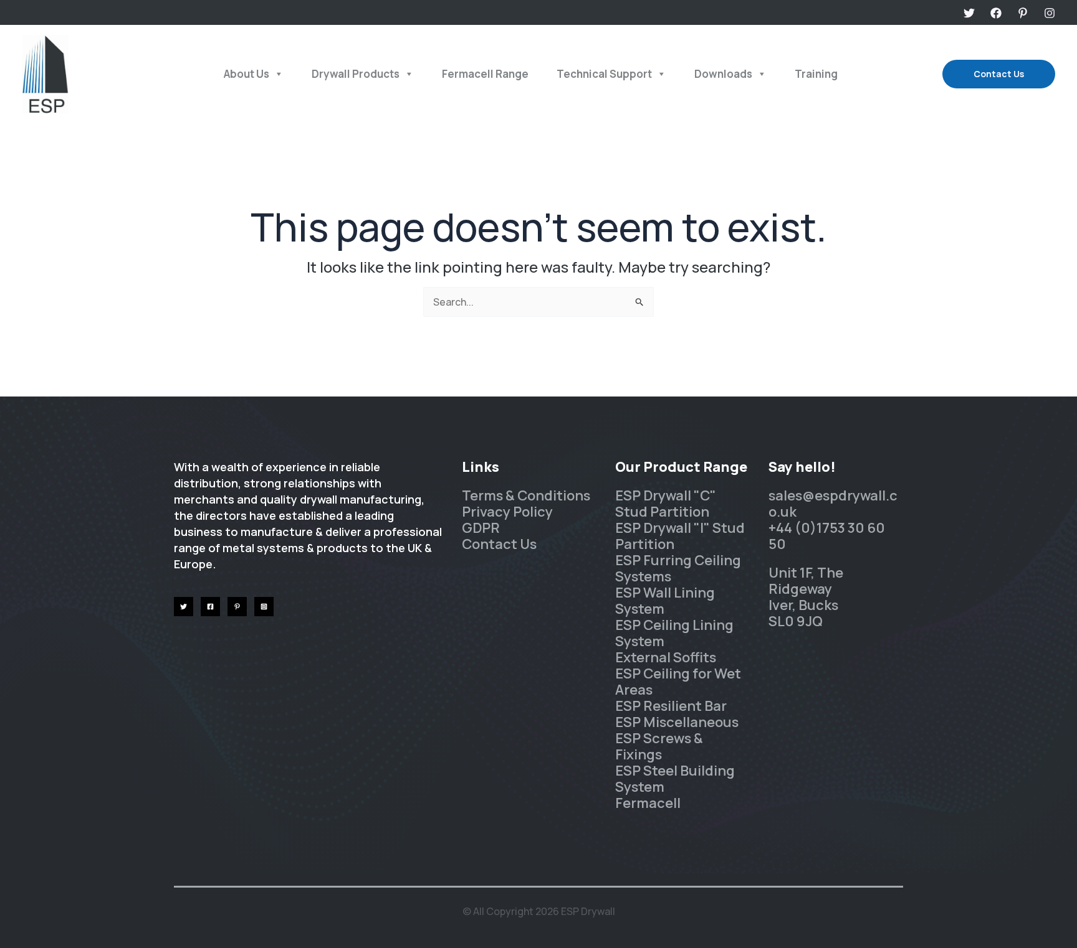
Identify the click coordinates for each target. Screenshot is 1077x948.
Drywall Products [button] (356, 74)
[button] (998, 74)
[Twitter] (969, 13)
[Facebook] (996, 13)
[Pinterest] (1022, 13)
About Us (246, 74)
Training (816, 74)
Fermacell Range (485, 74)
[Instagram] (1049, 13)
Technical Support (604, 74)
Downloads (723, 74)
